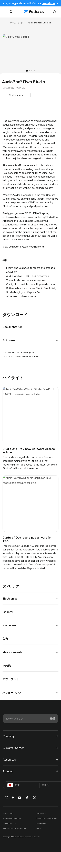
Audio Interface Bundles (39, 23)
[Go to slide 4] (34, 70)
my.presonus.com (23, 356)
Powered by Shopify (31, 837)
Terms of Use (41, 813)
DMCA (38, 828)
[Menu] (5, 12)
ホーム (13, 23)
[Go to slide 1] (27, 71)
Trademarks (41, 823)
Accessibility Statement (12, 818)
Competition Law (9, 823)
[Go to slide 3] (31, 70)
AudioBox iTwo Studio (23, 82)
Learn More (48, 3)
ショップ (22, 23)
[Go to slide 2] (29, 70)
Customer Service (13, 747)
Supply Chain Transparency (46, 818)
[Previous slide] (4, 3)
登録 (52, 718)
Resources (9, 759)
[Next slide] (57, 3)
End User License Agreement (14, 828)
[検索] (11, 12)
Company (8, 736)
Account (8, 771)
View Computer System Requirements (23, 246)
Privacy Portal (8, 813)
